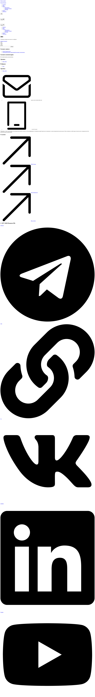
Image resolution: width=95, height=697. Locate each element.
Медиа (4, 6)
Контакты (4, 11)
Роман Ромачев (3, 2)
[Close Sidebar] (1, 44)
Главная (4, 4)
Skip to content (3, 0)
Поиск (1, 45)
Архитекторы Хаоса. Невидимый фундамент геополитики (14, 52)
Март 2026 (5, 61)
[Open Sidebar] (1, 14)
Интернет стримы (8, 8)
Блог (3, 5)
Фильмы (6, 9)
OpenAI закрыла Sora (7, 51)
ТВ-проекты (7, 7)
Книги (4, 10)
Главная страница (3, 41)
